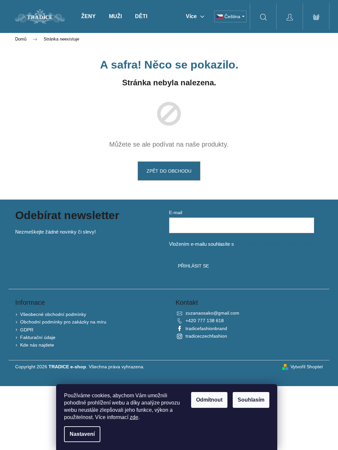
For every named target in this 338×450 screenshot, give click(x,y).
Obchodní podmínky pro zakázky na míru (63, 321)
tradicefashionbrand (206, 328)
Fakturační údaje (37, 337)
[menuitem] (88, 16)
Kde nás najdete (37, 345)
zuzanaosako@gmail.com (212, 313)
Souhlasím (251, 400)
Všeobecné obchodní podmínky (53, 314)
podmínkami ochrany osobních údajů (275, 244)
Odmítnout (209, 400)
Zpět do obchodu (169, 171)
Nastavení (82, 434)
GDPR (26, 329)
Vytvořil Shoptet (306, 366)
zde (134, 417)
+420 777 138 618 (205, 320)
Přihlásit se (193, 265)
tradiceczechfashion (206, 336)
